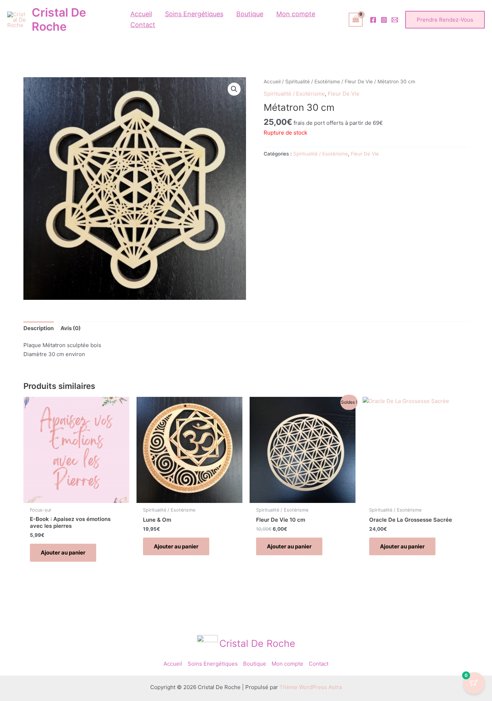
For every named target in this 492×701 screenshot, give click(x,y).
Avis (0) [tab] (71, 328)
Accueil (272, 81)
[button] (445, 20)
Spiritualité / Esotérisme (312, 81)
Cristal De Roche (59, 19)
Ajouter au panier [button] (63, 552)
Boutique (254, 663)
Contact (318, 663)
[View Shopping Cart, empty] (356, 20)
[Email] (395, 20)
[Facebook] (373, 20)
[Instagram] (384, 20)
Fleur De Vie (359, 81)
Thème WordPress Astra (310, 687)
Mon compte (287, 663)
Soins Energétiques (213, 663)
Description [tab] (38, 328)
